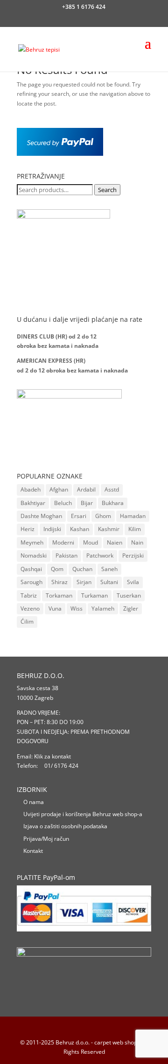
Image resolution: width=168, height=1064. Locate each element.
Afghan (58, 489)
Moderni (63, 542)
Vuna (55, 608)
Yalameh (102, 608)
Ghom (103, 516)
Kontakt (33, 851)
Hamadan (133, 516)
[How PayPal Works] (60, 154)
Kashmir (108, 529)
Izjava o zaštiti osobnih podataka (65, 826)
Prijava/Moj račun (46, 839)
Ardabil (86, 489)
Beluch (63, 503)
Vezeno (30, 608)
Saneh (109, 569)
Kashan (79, 529)
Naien (114, 542)
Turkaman (94, 595)
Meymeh (32, 542)
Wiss (76, 608)
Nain (137, 542)
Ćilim (27, 621)
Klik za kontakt (52, 756)
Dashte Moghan (41, 516)
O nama (33, 802)
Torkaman (59, 595)
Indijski (52, 529)
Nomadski (34, 555)
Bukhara (113, 503)
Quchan (82, 569)
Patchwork (99, 555)
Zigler (130, 608)
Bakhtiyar (33, 503)
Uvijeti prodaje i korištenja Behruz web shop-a (82, 814)
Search (107, 190)
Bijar (87, 503)
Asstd (112, 489)
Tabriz (29, 595)
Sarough (31, 582)
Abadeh (31, 489)
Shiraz (59, 582)
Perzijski (133, 555)
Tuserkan (129, 595)
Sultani (109, 582)
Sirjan (84, 582)
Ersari (78, 516)
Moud (90, 542)
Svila (133, 582)
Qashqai (31, 569)
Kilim (134, 529)
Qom (57, 569)
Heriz (28, 529)
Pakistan (66, 555)
